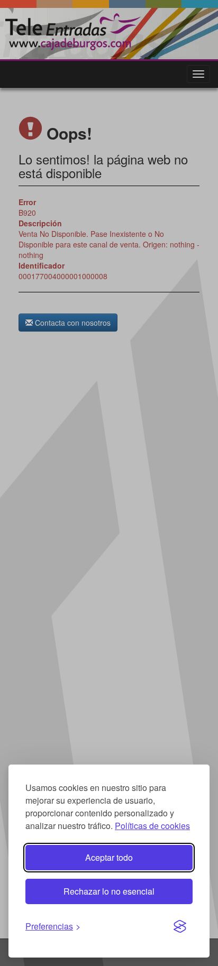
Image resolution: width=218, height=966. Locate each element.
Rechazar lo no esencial (109, 891)
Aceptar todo (109, 857)
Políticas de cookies (152, 826)
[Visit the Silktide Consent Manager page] (180, 927)
